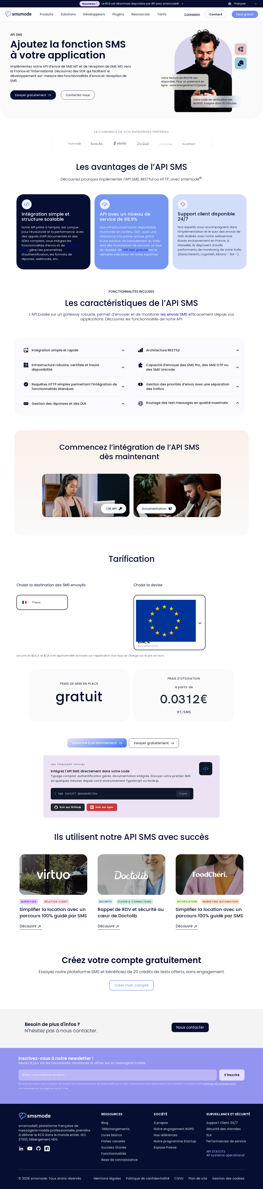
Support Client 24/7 (222, 1123)
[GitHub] (38, 1148)
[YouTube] (29, 1148)
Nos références (166, 1135)
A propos (161, 1123)
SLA (209, 1135)
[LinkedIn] (21, 1148)
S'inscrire (232, 1075)
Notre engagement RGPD (174, 1129)
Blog (104, 1123)
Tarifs (161, 14)
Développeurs (94, 14)
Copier (183, 793)
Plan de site (197, 1178)
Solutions (68, 14)
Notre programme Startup (175, 1141)
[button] (51, 144)
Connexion (192, 14)
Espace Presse (165, 1147)
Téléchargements (115, 1129)
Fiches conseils (113, 1141)
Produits (46, 14)
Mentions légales (107, 1178)
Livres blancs (111, 1135)
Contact (215, 14)
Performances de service (226, 1141)
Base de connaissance (119, 1160)
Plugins (118, 14)
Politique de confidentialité (147, 1178)
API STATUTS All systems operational (225, 1153)
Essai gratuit (245, 14)
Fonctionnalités (113, 1153)
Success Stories (113, 1147)
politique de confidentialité (219, 1083)
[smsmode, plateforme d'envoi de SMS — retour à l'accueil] (18, 14)
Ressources (141, 14)
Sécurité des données (223, 1129)
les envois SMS (174, 314)
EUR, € (144, 641)
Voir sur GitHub (70, 807)
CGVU (178, 1178)
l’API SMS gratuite (135, 250)
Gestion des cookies (228, 1178)
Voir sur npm (104, 807)
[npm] (47, 1148)
